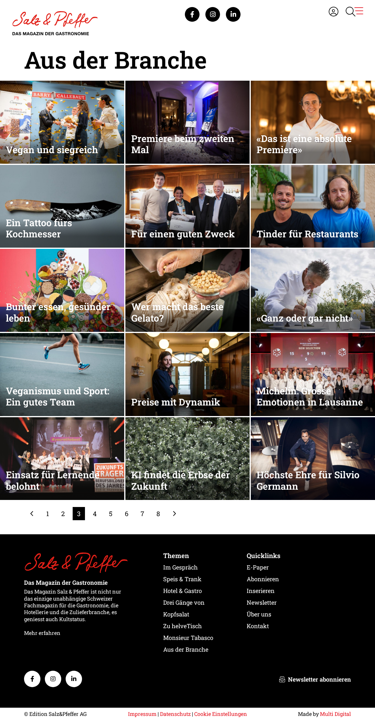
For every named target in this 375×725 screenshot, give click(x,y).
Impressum (142, 713)
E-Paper (258, 567)
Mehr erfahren (42, 632)
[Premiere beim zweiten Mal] (187, 122)
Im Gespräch (180, 567)
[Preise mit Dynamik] (187, 374)
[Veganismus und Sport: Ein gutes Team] (62, 374)
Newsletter (262, 602)
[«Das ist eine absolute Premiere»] (313, 122)
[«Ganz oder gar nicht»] (313, 290)
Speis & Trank (182, 579)
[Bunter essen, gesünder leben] (62, 290)
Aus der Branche (185, 649)
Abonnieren (263, 579)
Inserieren (261, 590)
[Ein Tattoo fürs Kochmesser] (62, 205)
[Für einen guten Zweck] (187, 205)
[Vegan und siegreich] (62, 122)
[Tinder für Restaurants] (313, 205)
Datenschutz (175, 713)
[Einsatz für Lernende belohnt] (62, 458)
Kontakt (258, 626)
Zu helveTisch (182, 626)
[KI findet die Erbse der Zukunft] (187, 458)
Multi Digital (335, 713)
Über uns (259, 614)
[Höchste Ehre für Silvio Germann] (313, 458)
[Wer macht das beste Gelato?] (187, 290)
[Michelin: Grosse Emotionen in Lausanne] (313, 374)
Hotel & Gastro (182, 590)
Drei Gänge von (183, 602)
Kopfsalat (176, 614)
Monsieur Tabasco (188, 637)
